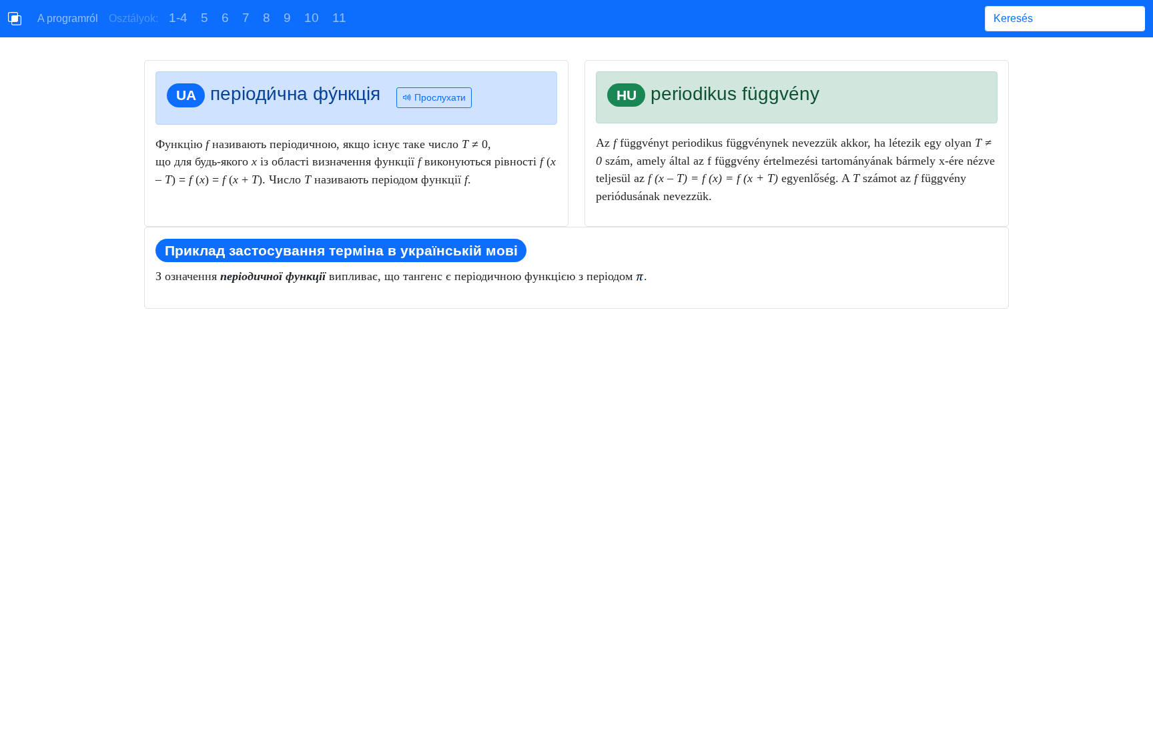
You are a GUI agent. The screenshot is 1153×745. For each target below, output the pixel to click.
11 (339, 18)
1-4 (178, 18)
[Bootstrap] (14, 19)
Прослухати (439, 97)
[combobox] (1065, 18)
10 (311, 18)
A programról (67, 18)
